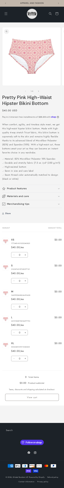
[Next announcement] (58, 3)
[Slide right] (38, 91)
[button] (6, 13)
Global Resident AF (20, 477)
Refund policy (52, 477)
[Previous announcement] (5, 3)
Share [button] (8, 213)
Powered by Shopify (37, 477)
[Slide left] (25, 91)
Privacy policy (42, 481)
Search (9, 430)
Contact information (26, 481)
